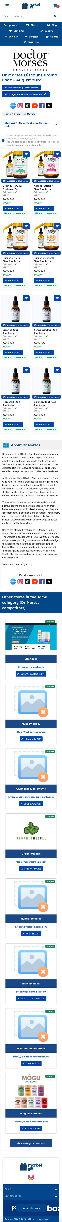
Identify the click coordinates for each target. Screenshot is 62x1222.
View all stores (31, 1208)
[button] (11, 25)
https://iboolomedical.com (31, 991)
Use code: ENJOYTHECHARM (23, 87)
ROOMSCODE (32, 1128)
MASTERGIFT (32, 933)
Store (17, 114)
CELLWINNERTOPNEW (32, 673)
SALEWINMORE (32, 868)
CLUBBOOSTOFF (32, 803)
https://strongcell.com (31, 667)
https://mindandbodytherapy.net (31, 1056)
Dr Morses (29, 114)
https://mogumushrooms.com (31, 1121)
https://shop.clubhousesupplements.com (31, 797)
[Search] (55, 16)
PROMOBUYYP (32, 738)
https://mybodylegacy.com (31, 732)
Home (7, 114)
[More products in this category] (45, 94)
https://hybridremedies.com (31, 926)
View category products (31, 1143)
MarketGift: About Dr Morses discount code (27, 125)
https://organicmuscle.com (31, 861)
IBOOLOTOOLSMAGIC (32, 998)
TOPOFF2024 (32, 1063)
